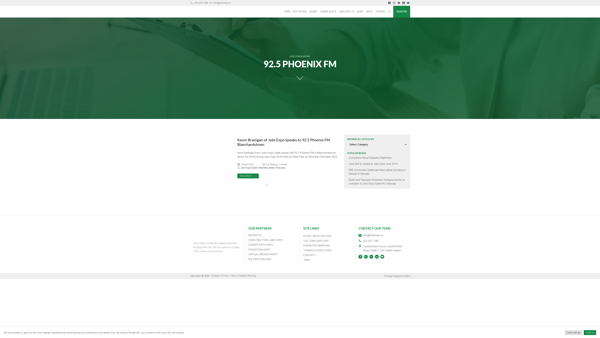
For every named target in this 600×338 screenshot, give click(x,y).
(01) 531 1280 (371, 240)
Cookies (215, 275)
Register (402, 11)
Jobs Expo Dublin (249, 167)
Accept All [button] (590, 332)
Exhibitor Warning (316, 245)
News (360, 11)
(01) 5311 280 (201, 3)
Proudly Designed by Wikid (397, 276)
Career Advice (328, 11)
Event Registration (317, 236)
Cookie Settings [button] (573, 332)
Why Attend (300, 11)
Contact (381, 11)
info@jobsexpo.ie (222, 3)
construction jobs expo (265, 240)
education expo (259, 249)
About (369, 11)
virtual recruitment (263, 254)
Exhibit (313, 11)
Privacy (225, 275)
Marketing (263, 167)
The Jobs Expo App (316, 240)
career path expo (260, 244)
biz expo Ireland (259, 259)
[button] (248, 176)
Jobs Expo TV (346, 11)
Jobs (306, 259)
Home (287, 11)
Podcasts (280, 167)
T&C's (234, 275)
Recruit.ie (255, 235)
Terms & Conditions (317, 250)
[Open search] (389, 11)
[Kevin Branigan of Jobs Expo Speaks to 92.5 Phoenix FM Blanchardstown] (215, 147)
